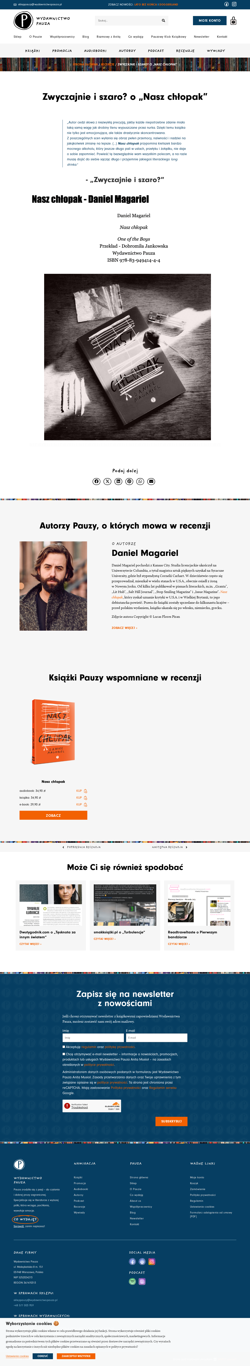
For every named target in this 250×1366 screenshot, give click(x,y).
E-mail (130, 1031)
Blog (85, 36)
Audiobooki (95, 51)
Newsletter (201, 36)
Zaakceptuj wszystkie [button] (76, 1356)
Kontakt (222, 36)
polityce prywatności (99, 1065)
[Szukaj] (163, 21)
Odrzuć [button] (43, 1356)
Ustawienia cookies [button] (17, 1356)
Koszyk (194, 1183)
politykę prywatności (120, 1047)
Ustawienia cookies (202, 1206)
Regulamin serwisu (163, 1088)
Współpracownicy (62, 36)
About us (135, 1201)
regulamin (88, 1047)
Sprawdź (19, 1226)
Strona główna (85, 64)
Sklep (17, 36)
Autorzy (127, 51)
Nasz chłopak (53, 781)
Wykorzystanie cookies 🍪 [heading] (32, 1323)
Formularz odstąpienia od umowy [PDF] (211, 1214)
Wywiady (216, 51)
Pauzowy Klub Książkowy (168, 36)
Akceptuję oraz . (100, 1047)
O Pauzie (35, 36)
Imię (65, 1031)
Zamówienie (197, 1189)
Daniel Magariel (145, 553)
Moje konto (197, 1177)
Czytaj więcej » (30, 944)
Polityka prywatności (126, 1088)
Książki (32, 51)
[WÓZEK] (233, 21)
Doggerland (168, 4)
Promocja (62, 51)
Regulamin (196, 1201)
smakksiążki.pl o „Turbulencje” (119, 932)
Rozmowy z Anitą (109, 36)
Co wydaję (136, 36)
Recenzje (185, 51)
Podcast (156, 51)
